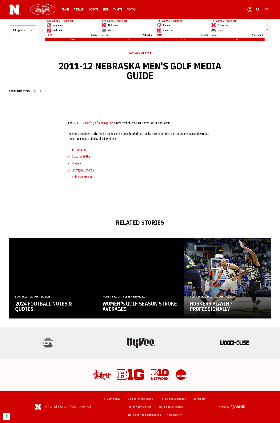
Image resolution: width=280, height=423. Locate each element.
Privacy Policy (112, 398)
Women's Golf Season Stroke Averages (139, 306)
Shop (106, 9)
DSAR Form (199, 398)
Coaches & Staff (82, 156)
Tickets (117, 9)
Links (72, 39)
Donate (93, 9)
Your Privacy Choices (139, 407)
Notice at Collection (171, 407)
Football (21, 296)
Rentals (132, 9)
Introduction (79, 150)
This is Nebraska (82, 177)
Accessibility (174, 415)
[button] (42, 30)
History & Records (83, 170)
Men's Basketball (201, 296)
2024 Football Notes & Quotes (43, 306)
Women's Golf (111, 296)
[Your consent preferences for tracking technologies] (6, 416)
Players (76, 163)
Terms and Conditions (173, 398)
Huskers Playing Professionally (211, 306)
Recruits (79, 9)
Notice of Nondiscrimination (144, 415)
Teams (65, 9)
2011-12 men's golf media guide (93, 123)
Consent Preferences (140, 398)
